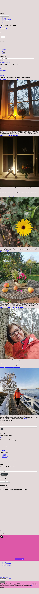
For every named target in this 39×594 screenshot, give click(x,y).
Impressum (4, 20)
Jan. (2, 450)
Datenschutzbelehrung (4, 577)
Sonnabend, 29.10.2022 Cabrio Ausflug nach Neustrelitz (10, 367)
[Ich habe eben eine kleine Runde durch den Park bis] (29, 551)
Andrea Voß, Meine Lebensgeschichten (6, 11)
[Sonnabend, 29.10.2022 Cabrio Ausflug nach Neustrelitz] (19, 414)
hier (31, 585)
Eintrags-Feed (4, 455)
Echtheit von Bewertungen (6, 22)
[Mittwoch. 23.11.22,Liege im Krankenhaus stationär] (19, 186)
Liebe (7, 47)
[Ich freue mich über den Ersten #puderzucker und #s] (29, 543)
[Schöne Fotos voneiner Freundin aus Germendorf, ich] (9, 540)
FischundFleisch (3, 70)
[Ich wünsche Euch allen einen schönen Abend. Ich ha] (9, 547)
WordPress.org (4, 457)
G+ (3, 51)
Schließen (2, 587)
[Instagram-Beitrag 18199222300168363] (9, 550)
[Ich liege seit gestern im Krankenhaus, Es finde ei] (29, 540)
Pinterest (3, 53)
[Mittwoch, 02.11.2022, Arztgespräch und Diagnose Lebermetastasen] (19, 358)
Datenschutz (6, 21)
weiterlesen (2, 134)
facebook (1, 73)
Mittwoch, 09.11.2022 (4, 251)
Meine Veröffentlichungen (6, 19)
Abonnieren (4, 474)
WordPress (9, 578)
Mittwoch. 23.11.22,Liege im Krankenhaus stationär (9, 135)
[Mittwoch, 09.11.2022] (19, 302)
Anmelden (4, 454)
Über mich (4, 18)
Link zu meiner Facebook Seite (8, 460)
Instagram (4, 54)
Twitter (3, 50)
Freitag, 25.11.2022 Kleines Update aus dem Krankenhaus (10, 79)
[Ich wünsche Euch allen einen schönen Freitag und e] (29, 547)
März (4, 450)
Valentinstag (3, 28)
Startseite (3, 17)
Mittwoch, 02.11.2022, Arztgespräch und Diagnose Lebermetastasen (12, 307)
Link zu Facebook (3, 66)
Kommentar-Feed (5, 456)
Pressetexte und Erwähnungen (5, 62)
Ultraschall (9, 47)
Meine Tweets (2, 437)
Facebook (4, 49)
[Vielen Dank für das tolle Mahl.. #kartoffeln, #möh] (9, 543)
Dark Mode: (2, 579)
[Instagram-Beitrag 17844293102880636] (29, 554)
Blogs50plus (2, 68)
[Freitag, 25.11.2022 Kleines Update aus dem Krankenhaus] (19, 130)
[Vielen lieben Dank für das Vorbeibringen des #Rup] (9, 556)
